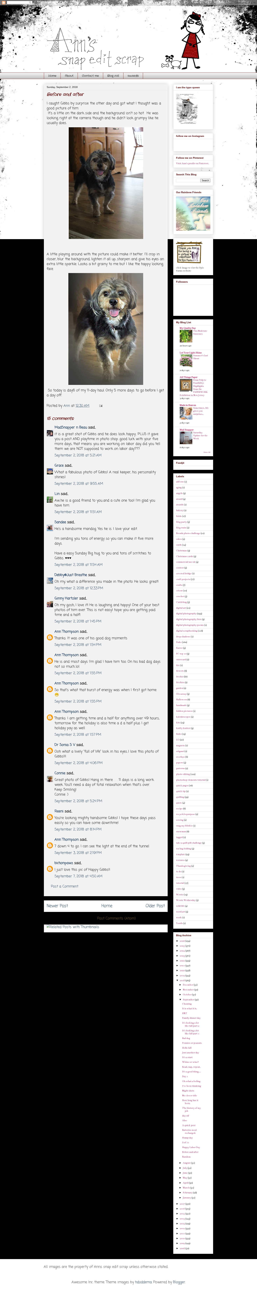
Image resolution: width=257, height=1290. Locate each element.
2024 (182, 950)
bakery (179, 510)
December (188, 984)
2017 (182, 1203)
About (69, 76)
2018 (182, 980)
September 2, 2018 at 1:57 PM (78, 734)
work (179, 917)
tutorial (180, 883)
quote (179, 802)
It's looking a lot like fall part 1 (190, 1032)
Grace (59, 465)
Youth (179, 923)
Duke (178, 642)
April (186, 1182)
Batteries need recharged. (189, 1131)
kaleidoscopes (183, 716)
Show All (207, 452)
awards (133, 76)
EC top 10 (181, 653)
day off (185, 1115)
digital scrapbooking (186, 630)
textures (180, 860)
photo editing (183, 774)
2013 (182, 1223)
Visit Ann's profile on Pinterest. (192, 163)
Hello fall (186, 1048)
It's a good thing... (191, 1071)
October (187, 994)
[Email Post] (101, 405)
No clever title (189, 1095)
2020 (182, 970)
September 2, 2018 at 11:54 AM (79, 565)
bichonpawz (64, 863)
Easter (179, 648)
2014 (182, 1218)
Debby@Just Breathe (71, 575)
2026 (182, 941)
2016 (182, 1208)
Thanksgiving (183, 866)
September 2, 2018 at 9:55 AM (79, 483)
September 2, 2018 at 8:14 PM (78, 829)
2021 (182, 965)
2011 (182, 1233)
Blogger (179, 1282)
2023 (182, 955)
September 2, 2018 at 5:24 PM (78, 801)
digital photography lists (188, 619)
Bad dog (186, 1038)
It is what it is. (189, 1008)
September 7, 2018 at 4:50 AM (78, 876)
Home (52, 76)
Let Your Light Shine (191, 352)
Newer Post (57, 906)
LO (177, 739)
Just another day (190, 1052)
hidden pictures (184, 711)
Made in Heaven (188, 405)
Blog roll (113, 76)
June (185, 1172)
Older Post (155, 906)
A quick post (188, 1125)
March (186, 1187)
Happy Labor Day (191, 1147)
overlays (180, 756)
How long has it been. (190, 1102)
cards (179, 544)
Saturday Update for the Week (200, 435)
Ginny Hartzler (66, 598)
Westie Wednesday (185, 900)
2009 (182, 1243)
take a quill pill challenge (189, 842)
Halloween (181, 699)
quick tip (180, 791)
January (187, 1197)
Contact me (90, 76)
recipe (179, 808)
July (185, 1168)
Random (186, 1156)
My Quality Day (188, 328)
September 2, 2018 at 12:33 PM (79, 588)
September (189, 999)
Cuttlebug (181, 602)
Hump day (187, 1137)
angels (179, 493)
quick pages (182, 785)
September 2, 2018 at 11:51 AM (78, 512)
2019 (182, 975)
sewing (179, 820)
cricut (179, 590)
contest (180, 567)
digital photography (186, 613)
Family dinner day (191, 1018)
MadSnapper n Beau (71, 427)
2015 (182, 1213)
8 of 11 (185, 1142)
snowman (181, 831)
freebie (179, 676)
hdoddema (143, 1282)
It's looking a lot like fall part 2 (190, 1024)
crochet (180, 596)
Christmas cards (184, 556)
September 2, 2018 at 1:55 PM (78, 673)
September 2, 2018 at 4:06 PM (79, 763)
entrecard (181, 659)
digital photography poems (190, 625)
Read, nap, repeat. (191, 1067)
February (188, 1192)
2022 (182, 960)
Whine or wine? (190, 1062)
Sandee (60, 522)
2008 (182, 1248)
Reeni (59, 811)
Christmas (181, 550)
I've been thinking (191, 1086)
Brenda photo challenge (188, 533)
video (179, 888)
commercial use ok (185, 562)
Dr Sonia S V (65, 745)
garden (179, 688)
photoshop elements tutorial (190, 780)
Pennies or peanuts (192, 1043)
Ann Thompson (67, 631)
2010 (182, 1238)
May (185, 1177)
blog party (181, 522)
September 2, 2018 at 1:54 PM (78, 645)
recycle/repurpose (185, 814)
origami (180, 751)
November (188, 989)
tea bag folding (183, 848)
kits (178, 722)
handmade (181, 705)
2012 (182, 1228)
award (179, 499)
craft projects (183, 579)
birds (178, 516)
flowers (180, 670)
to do (178, 871)
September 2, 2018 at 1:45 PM (78, 621)
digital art (181, 608)
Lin (57, 494)
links (178, 734)
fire (178, 665)
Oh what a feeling (191, 1081)
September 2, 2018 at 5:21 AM (78, 455)
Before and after (190, 1152)
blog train (181, 527)
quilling (180, 797)
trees (178, 877)
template (180, 854)
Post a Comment (64, 886)
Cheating (187, 1003)
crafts (179, 585)
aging (179, 487)
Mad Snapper (187, 429)
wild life (180, 906)
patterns (180, 768)
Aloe (184, 1120)
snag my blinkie (184, 825)
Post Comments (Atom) (116, 918)
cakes (179, 539)
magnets (180, 745)
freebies (180, 682)
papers (179, 762)
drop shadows (183, 636)
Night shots (188, 1090)
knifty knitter (183, 728)
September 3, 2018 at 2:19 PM (78, 853)
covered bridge (183, 573)
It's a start (187, 1057)
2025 (182, 945)
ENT (184, 1013)
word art (180, 911)
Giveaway (181, 694)
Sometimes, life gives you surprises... (201, 411)
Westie (179, 894)
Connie (60, 773)
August (187, 1163)
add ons (180, 481)
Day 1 (185, 1076)
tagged (179, 837)
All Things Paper (188, 377)
